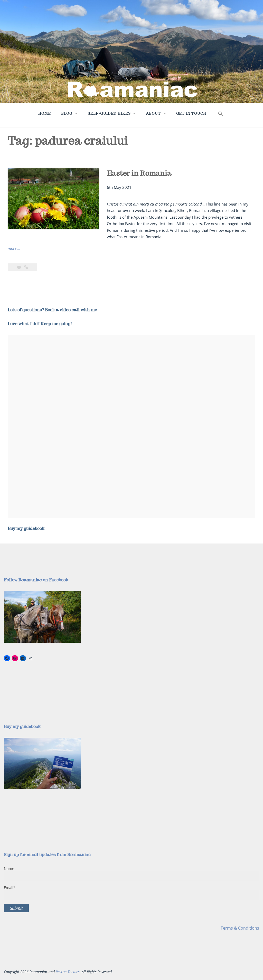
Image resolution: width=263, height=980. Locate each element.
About (153, 113)
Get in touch (191, 113)
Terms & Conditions (240, 928)
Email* (9, 887)
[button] (220, 115)
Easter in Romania (139, 173)
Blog (66, 113)
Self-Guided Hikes (109, 113)
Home (44, 113)
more (14, 248)
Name (9, 868)
